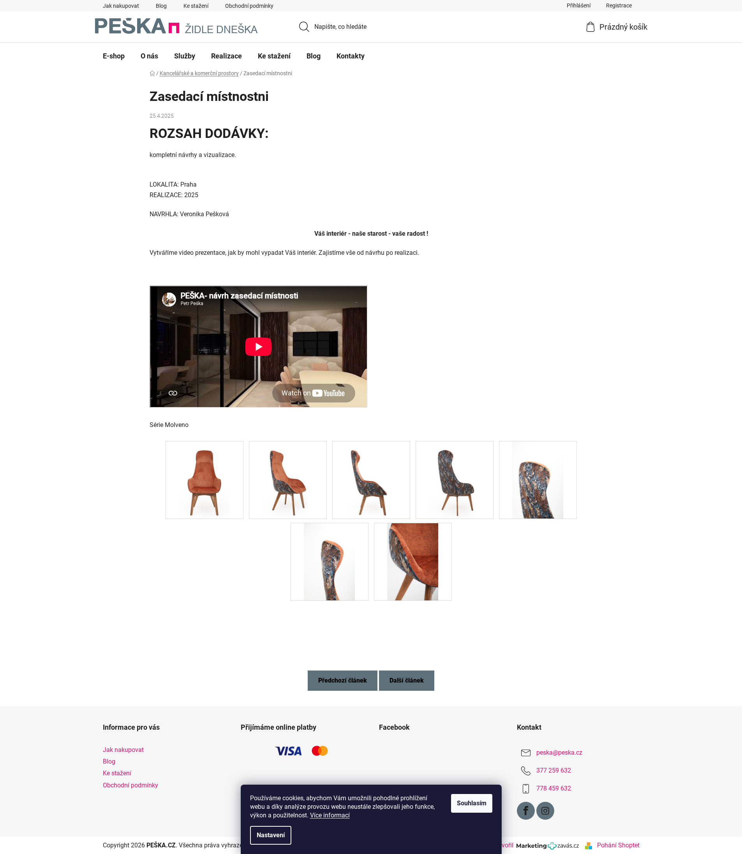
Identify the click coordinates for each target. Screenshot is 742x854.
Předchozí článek (342, 680)
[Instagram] (545, 811)
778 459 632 (553, 788)
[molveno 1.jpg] (204, 479)
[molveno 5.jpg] (538, 479)
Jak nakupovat (121, 6)
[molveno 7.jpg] (413, 561)
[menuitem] (113, 56)
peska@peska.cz (559, 752)
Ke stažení (195, 6)
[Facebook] (526, 811)
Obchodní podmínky (249, 6)
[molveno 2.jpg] (288, 479)
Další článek (407, 680)
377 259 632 (553, 770)
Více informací (330, 815)
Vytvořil (504, 845)
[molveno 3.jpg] (371, 479)
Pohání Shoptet (618, 845)
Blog (161, 6)
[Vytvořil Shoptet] (588, 845)
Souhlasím (471, 803)
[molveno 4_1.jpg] (454, 479)
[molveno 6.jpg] (329, 561)
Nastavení (271, 835)
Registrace (619, 5)
